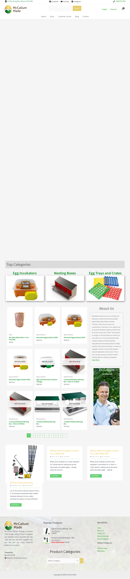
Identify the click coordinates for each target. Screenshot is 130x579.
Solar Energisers (102, 539)
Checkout (113, 9)
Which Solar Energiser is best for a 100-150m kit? (104, 452)
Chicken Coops (102, 548)
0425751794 (120, 1)
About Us (100, 531)
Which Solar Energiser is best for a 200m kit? (64, 452)
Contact (86, 16)
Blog (77, 16)
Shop (52, 16)
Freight (104, 9)
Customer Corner (64, 16)
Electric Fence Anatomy (21, 482)
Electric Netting (102, 536)
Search (77, 8)
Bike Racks (101, 551)
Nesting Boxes (65, 273)
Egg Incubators (25, 273)
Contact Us (101, 533)
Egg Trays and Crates (105, 273)
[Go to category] (81, 560)
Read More (96, 360)
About (43, 16)
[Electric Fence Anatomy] (25, 464)
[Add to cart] (31, 314)
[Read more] (31, 356)
